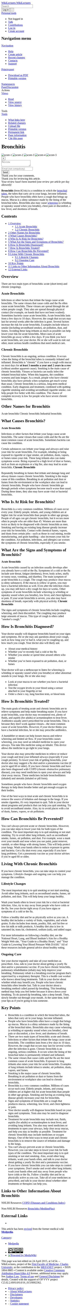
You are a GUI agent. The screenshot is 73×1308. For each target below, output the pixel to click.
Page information (17, 135)
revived (28, 1228)
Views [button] (4, 93)
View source (15, 102)
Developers (16, 1297)
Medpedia (7, 1231)
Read (11, 99)
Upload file (14, 126)
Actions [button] (5, 90)
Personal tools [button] (8, 13)
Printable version (17, 78)
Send (5, 172)
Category (6, 1237)
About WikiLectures (21, 1291)
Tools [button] (4, 111)
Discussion (12, 87)
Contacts (12, 60)
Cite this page (15, 138)
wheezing (53, 202)
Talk (10, 21)
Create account (16, 31)
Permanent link (16, 132)
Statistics (15, 1300)
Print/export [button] (7, 69)
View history (15, 105)
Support (12, 63)
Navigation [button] (7, 45)
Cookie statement (19, 1303)
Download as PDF (18, 75)
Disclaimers (16, 1294)
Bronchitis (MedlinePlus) (41, 1208)
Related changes (17, 122)
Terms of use (27, 1276)
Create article (15, 54)
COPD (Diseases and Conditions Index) (43, 1202)
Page (4, 87)
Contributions (15, 25)
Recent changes (16, 57)
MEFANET (47, 1267)
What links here (16, 119)
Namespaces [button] (8, 84)
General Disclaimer (49, 1276)
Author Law (12, 1276)
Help (10, 51)
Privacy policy (16, 1288)
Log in (6, 10)
